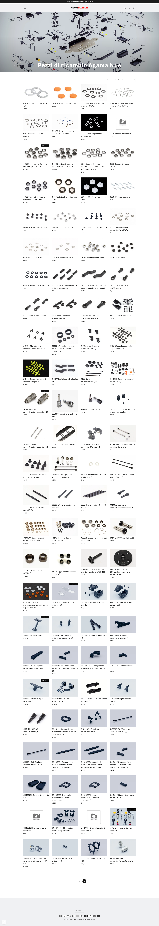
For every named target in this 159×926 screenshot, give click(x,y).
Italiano (78, 911)
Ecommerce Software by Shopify (86, 919)
